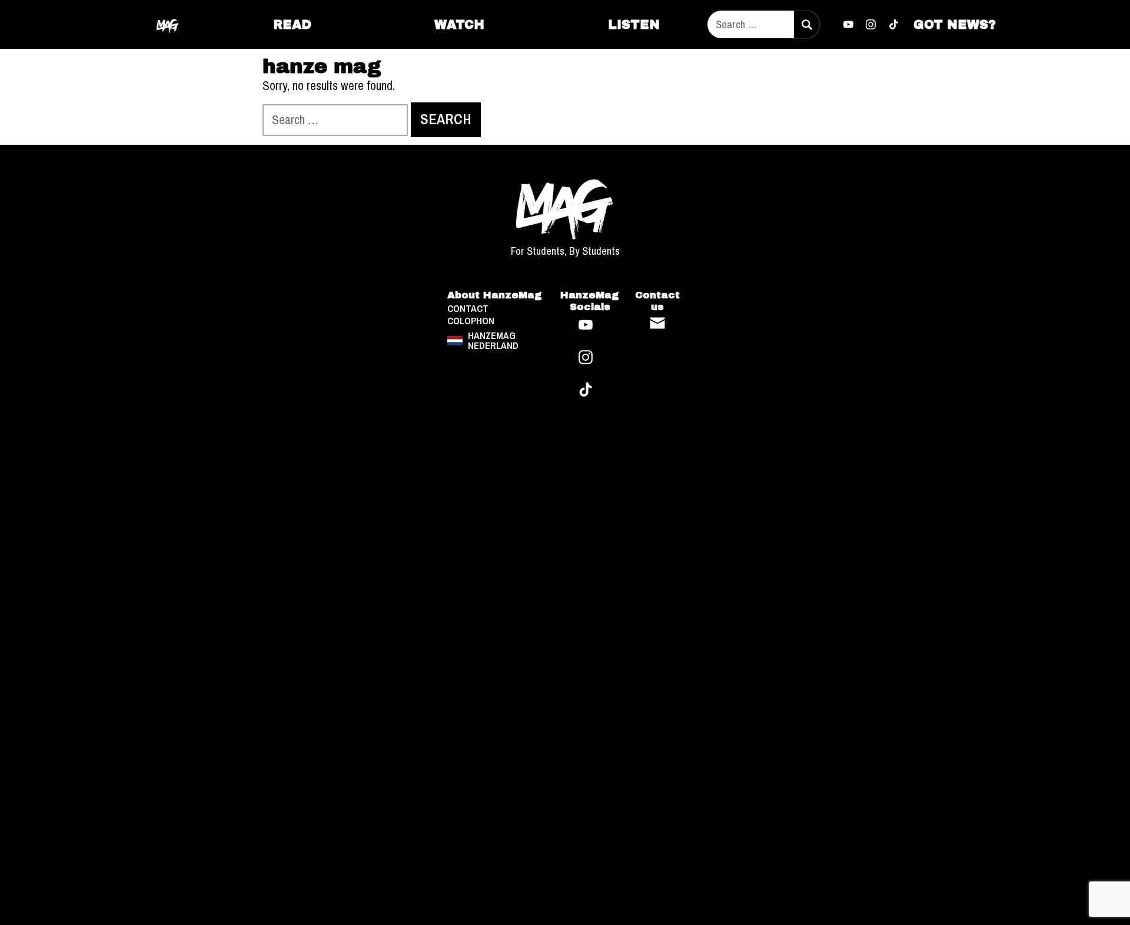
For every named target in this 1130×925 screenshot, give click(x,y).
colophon (470, 321)
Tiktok (894, 24)
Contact (657, 323)
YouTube (848, 24)
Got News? (954, 24)
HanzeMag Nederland (493, 340)
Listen (634, 24)
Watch (459, 24)
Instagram (871, 24)
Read (292, 24)
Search (806, 24)
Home (168, 24)
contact (467, 309)
